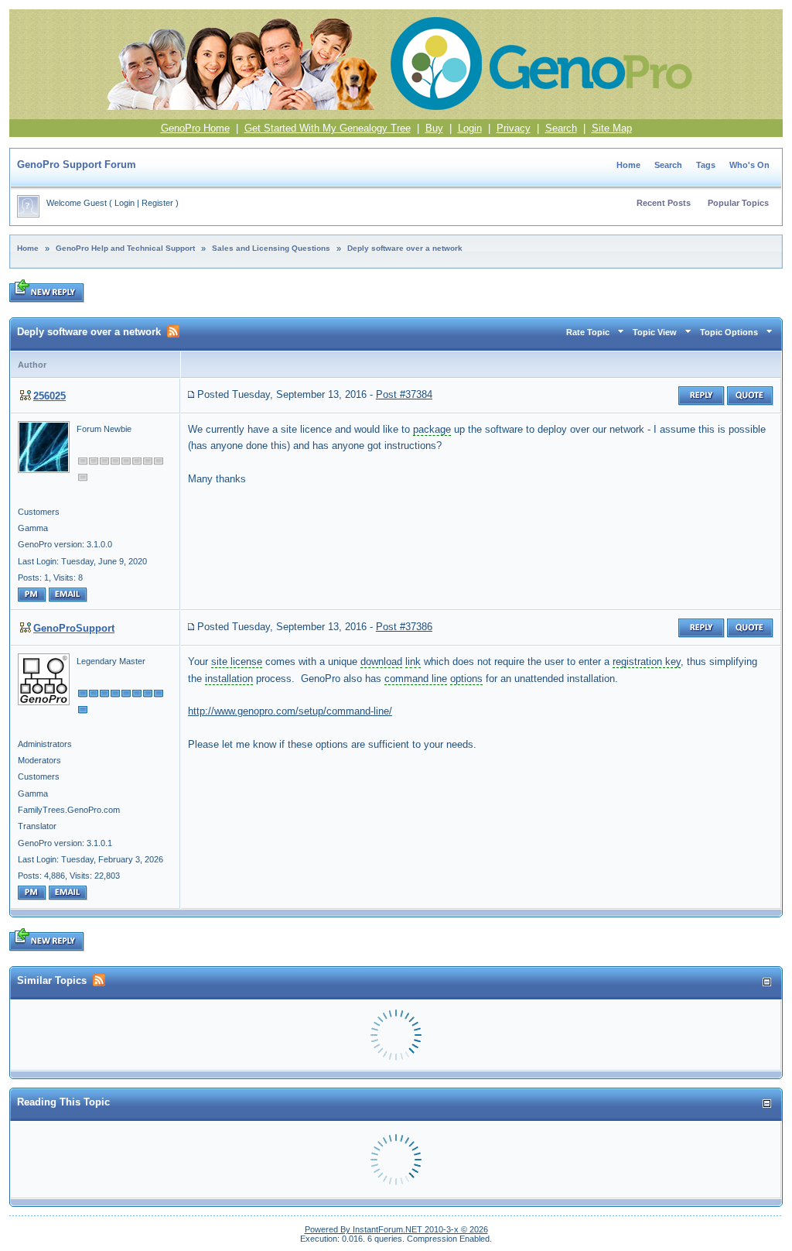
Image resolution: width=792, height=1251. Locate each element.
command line (415, 678)
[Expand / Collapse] (767, 982)
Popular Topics (738, 202)
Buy (434, 128)
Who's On (749, 165)
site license (236, 661)
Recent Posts (664, 202)
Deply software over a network (405, 248)
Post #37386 (404, 626)
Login (470, 128)
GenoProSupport (73, 628)
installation (229, 678)
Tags (705, 165)
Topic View (655, 332)
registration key (647, 661)
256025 (49, 396)
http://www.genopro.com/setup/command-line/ (290, 711)
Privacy (514, 128)
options (466, 678)
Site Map (612, 128)
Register (157, 202)
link (413, 661)
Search (561, 128)
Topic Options (729, 332)
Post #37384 (404, 394)
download (381, 661)
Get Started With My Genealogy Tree (327, 128)
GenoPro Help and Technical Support (125, 248)
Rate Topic (587, 332)
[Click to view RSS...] (173, 331)
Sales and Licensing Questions (271, 248)
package (432, 429)
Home (628, 165)
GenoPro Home (195, 128)
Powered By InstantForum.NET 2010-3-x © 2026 (396, 1229)
